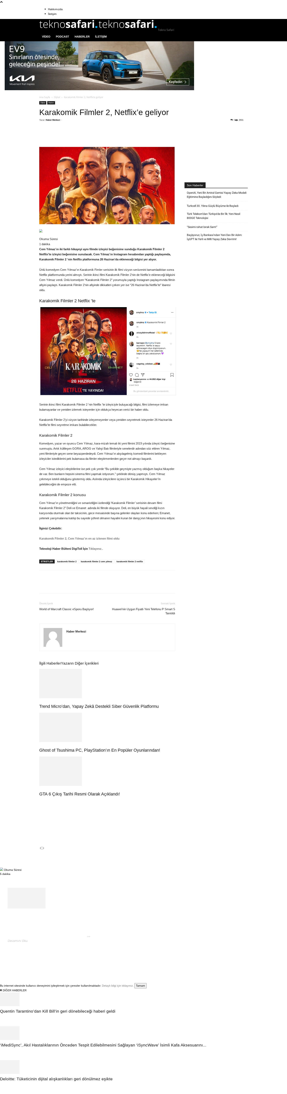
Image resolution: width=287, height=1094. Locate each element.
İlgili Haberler (50, 663)
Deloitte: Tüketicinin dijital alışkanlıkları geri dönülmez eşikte (56, 1079)
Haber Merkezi (53, 120)
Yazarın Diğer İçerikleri (80, 663)
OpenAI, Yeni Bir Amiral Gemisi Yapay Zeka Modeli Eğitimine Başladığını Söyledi (216, 194)
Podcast (62, 36)
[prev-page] (40, 848)
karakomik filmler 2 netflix (130, 561)
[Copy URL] (103, 136)
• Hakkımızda (215, 957)
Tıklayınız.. (96, 548)
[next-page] (43, 848)
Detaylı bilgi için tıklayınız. (118, 985)
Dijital (57, 97)
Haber (51, 103)
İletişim (52, 13)
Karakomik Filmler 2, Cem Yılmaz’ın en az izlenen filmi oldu (79, 538)
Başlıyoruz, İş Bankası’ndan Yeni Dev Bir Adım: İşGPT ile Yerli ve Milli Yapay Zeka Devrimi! (214, 237)
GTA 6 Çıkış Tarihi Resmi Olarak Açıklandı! (79, 794)
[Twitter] (76, 136)
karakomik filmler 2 (67, 561)
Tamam (140, 985)
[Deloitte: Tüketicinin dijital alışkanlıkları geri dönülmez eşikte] (143, 1067)
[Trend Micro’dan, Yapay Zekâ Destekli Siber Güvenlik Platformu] (107, 683)
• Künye (200, 957)
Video (46, 36)
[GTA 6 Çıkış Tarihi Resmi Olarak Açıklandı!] (107, 771)
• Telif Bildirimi (234, 957)
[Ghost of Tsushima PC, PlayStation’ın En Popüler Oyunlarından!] (107, 727)
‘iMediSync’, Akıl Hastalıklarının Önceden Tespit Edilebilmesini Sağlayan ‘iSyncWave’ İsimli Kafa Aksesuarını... (103, 1045)
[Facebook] (67, 136)
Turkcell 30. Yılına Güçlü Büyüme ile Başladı (212, 205)
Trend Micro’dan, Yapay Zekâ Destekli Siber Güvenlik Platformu (99, 706)
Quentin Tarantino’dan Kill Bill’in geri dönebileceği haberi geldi (57, 1011)
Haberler (82, 36)
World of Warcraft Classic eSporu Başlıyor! (66, 609)
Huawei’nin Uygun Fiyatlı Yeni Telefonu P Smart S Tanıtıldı (143, 611)
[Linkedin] (94, 136)
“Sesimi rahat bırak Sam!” (202, 227)
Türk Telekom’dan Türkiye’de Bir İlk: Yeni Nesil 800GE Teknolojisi (213, 216)
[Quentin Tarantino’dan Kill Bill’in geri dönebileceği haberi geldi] (143, 999)
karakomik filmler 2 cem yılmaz (96, 561)
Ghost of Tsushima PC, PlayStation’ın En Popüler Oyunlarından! (99, 750)
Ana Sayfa (44, 97)
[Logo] (69, 30)
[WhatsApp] (85, 136)
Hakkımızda (55, 9)
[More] (113, 136)
